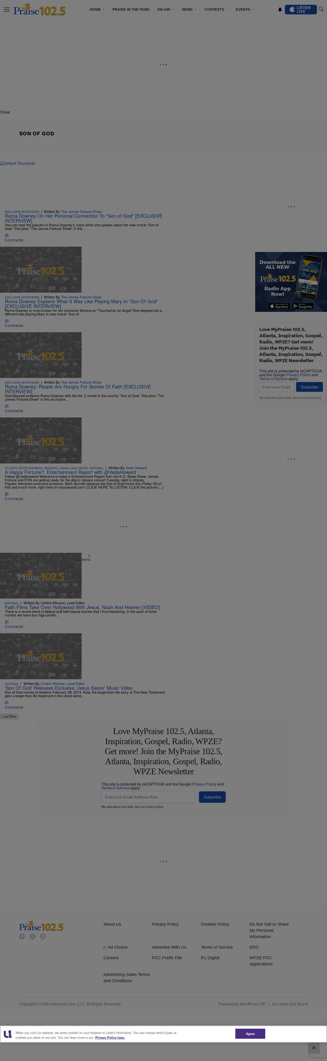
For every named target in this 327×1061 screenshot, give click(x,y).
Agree (250, 1033)
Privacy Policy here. (110, 1037)
